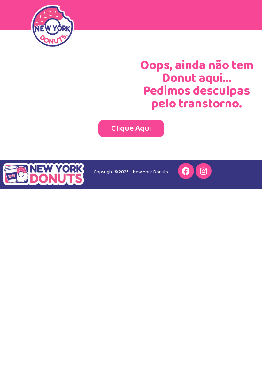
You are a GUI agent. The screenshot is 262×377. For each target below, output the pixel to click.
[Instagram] (204, 171)
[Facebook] (186, 171)
